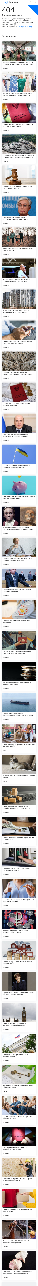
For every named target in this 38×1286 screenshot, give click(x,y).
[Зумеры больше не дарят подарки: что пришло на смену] (19, 1110)
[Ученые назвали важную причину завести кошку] (19, 769)
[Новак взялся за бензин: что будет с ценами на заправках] (19, 862)
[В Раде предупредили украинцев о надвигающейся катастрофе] (19, 459)
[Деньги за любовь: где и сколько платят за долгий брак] (19, 242)
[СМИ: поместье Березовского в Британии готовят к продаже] (19, 1017)
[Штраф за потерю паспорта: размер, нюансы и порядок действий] (19, 645)
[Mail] (6, 2)
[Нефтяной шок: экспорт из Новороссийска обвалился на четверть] (19, 707)
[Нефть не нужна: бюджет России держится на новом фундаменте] (19, 428)
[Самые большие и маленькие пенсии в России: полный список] (19, 118)
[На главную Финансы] (13, 2)
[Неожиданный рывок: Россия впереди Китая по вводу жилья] (19, 1172)
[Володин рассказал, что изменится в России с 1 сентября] (19, 583)
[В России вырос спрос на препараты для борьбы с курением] (19, 893)
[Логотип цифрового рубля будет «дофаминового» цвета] (19, 924)
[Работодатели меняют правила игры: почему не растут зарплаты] (19, 552)
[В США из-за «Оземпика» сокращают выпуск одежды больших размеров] (19, 87)
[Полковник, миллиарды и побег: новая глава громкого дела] (19, 180)
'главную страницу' (25, 27)
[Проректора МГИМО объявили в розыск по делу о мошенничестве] (19, 986)
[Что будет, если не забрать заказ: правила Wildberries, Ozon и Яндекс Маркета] (19, 800)
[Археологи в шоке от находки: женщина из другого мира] (19, 1079)
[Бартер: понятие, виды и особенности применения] (19, 1203)
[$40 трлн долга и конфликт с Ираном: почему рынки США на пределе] (19, 273)
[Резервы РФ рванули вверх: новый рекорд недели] (19, 1048)
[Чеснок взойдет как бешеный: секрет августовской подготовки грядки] (19, 1265)
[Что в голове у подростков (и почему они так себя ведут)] (19, 738)
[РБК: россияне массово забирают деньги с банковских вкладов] (19, 490)
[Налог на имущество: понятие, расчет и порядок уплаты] (19, 955)
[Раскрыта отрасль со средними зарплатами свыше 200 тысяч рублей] (19, 366)
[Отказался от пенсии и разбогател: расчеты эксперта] (19, 397)
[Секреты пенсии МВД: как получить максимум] (19, 614)
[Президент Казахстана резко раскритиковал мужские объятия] (19, 211)
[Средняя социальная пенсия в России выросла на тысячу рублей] (19, 335)
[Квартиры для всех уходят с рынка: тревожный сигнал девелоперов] (19, 304)
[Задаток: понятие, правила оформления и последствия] (19, 831)
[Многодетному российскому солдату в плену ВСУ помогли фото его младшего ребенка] (19, 56)
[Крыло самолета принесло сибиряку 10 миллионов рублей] (19, 676)
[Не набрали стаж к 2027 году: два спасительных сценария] (19, 1141)
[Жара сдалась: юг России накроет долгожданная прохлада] (19, 1234)
